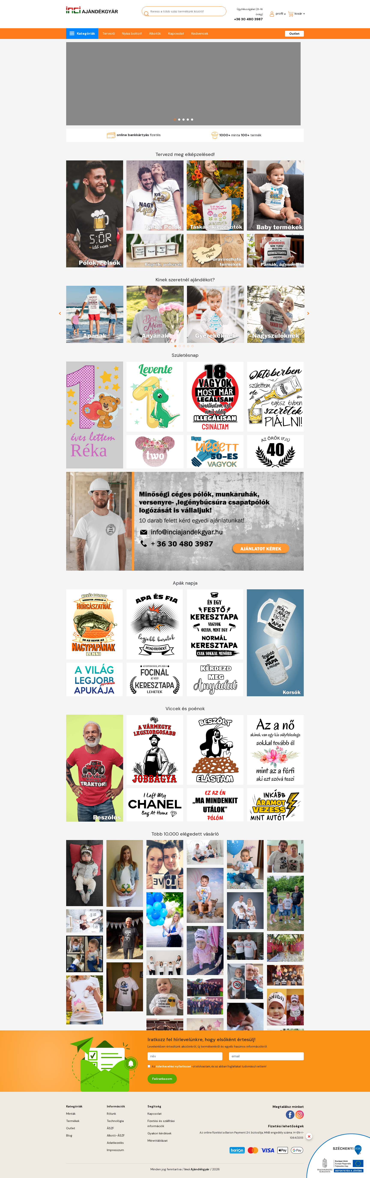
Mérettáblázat (158, 1140)
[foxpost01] (183, 83)
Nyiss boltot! (132, 33)
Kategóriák (86, 33)
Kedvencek (199, 33)
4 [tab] (189, 346)
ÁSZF (110, 1128)
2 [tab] (181, 346)
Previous (61, 314)
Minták (71, 1114)
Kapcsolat (176, 33)
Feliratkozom (162, 1079)
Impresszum (115, 1150)
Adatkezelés (115, 1143)
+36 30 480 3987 (248, 19)
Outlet (294, 34)
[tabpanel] (95, 314)
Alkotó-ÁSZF (116, 1135)
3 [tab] (185, 346)
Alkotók (155, 33)
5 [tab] (193, 346)
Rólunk (111, 1114)
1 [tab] (176, 346)
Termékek (72, 1121)
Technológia (115, 1121)
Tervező (108, 33)
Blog (69, 1135)
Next (309, 314)
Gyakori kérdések (160, 1133)
